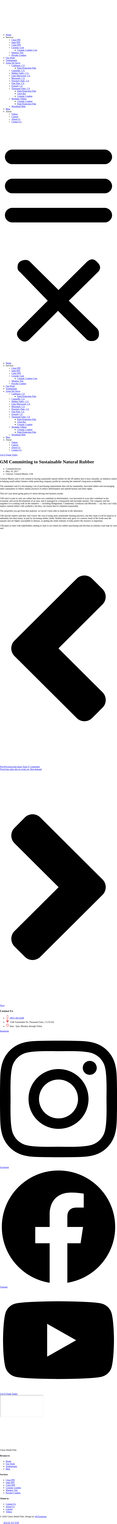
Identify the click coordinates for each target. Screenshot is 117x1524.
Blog (8, 109)
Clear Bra (21, 93)
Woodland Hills (18, 106)
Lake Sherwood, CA (20, 75)
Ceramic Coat (17, 47)
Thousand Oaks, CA (20, 88)
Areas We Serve (13, 63)
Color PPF (16, 45)
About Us (15, 119)
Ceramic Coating (24, 96)
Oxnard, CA (17, 86)
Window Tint (17, 52)
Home (8, 35)
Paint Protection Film (26, 68)
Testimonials (11, 60)
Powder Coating (18, 55)
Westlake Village (19, 98)
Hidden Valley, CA (20, 73)
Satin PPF (15, 42)
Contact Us (16, 122)
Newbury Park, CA (20, 81)
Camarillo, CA (18, 70)
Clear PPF (16, 40)
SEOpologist (40, 1516)
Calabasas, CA (18, 65)
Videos (14, 114)
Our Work (10, 58)
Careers (14, 116)
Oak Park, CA (17, 83)
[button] (58, 242)
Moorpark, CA (18, 78)
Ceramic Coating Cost (27, 50)
